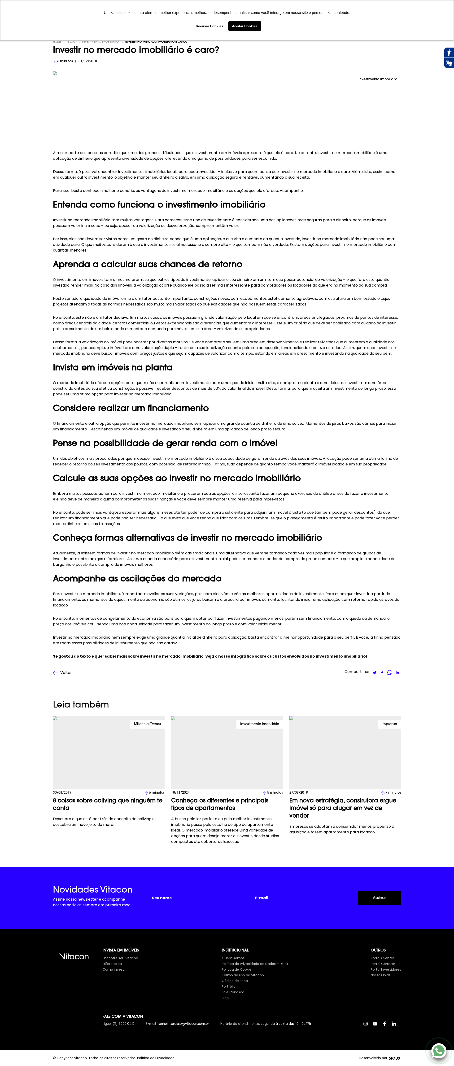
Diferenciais (112, 963)
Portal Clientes (383, 958)
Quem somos (233, 958)
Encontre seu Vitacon (120, 958)
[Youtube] (377, 1026)
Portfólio (229, 986)
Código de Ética (235, 980)
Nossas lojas (380, 975)
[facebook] (382, 673)
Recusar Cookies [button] (209, 26)
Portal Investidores (386, 969)
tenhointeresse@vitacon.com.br (183, 1024)
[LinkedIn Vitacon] (396, 1026)
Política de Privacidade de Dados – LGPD (255, 963)
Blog (71, 41)
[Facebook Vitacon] (387, 1026)
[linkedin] (397, 673)
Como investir (114, 969)
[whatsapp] (389, 673)
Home (57, 41)
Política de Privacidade (156, 1058)
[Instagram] (368, 1026)
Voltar (66, 672)
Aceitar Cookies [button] (245, 26)
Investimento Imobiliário (100, 41)
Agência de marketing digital (394, 1058)
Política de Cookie (236, 969)
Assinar (379, 898)
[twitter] (374, 673)
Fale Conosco (233, 992)
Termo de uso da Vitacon (243, 975)
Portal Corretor (383, 963)
